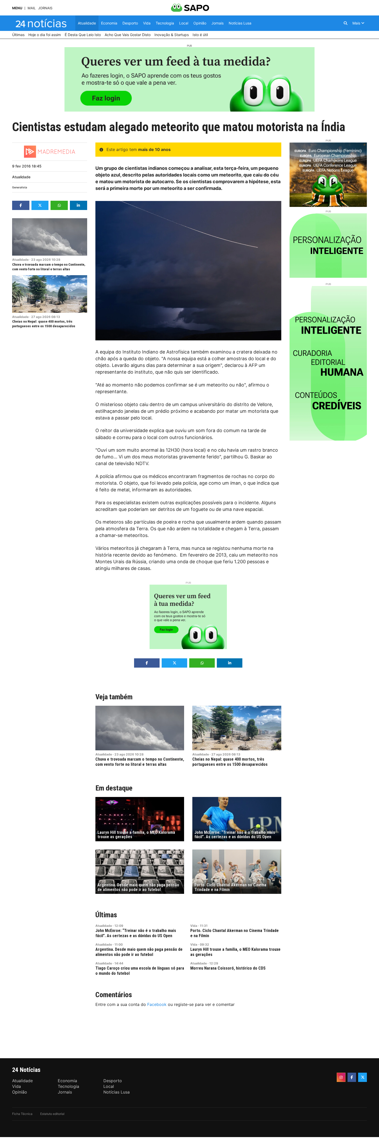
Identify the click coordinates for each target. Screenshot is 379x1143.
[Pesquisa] (345, 23)
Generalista (19, 187)
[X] (362, 1077)
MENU (17, 8)
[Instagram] (341, 1077)
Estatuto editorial (52, 1114)
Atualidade (21, 177)
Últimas (106, 915)
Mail (32, 8)
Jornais (45, 8)
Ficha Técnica (22, 1114)
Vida (193, 926)
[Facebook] (352, 1077)
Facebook (157, 1004)
